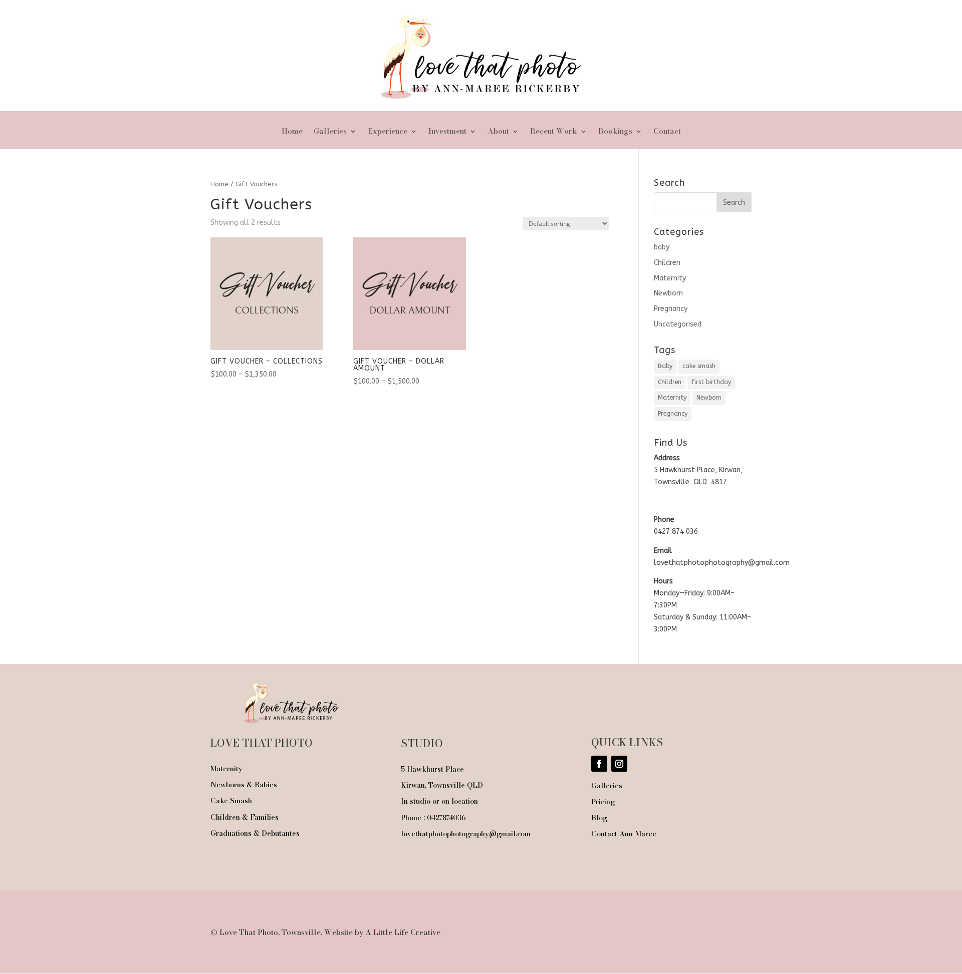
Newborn (668, 293)
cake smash (698, 366)
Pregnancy (670, 308)
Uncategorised (677, 324)
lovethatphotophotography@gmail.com (466, 833)
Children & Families (244, 817)
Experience (387, 132)
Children (667, 262)
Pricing (603, 801)
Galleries (330, 132)
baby (661, 247)
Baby (665, 366)
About (498, 132)
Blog (599, 817)
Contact (667, 132)
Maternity (670, 278)
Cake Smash (231, 800)
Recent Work (553, 132)
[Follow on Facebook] (599, 764)
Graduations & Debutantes (255, 833)
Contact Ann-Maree (623, 833)
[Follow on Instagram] (619, 764)
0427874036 (446, 817)
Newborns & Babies (243, 784)
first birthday (711, 382)
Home (292, 132)
